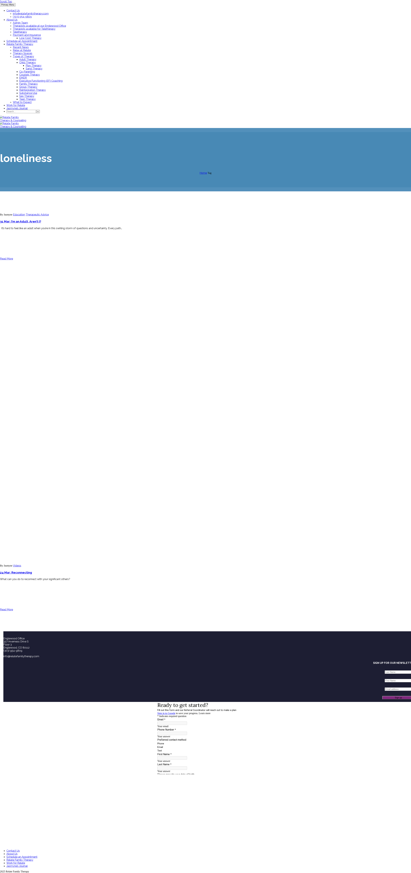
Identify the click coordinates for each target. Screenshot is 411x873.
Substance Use (28, 93)
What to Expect (22, 102)
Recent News (21, 47)
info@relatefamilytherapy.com (31, 13)
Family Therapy (28, 83)
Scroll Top (6, 1)
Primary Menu (7, 5)
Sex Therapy (26, 96)
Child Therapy (27, 62)
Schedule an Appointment (21, 41)
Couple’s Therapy (29, 74)
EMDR (23, 77)
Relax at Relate (22, 50)
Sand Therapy (34, 68)
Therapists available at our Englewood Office (39, 25)
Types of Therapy (23, 56)
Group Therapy (28, 86)
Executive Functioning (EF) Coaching (41, 80)
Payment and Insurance (27, 35)
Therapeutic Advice (37, 214)
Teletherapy (20, 31)
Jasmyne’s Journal (17, 108)
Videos (17, 565)
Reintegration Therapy (32, 89)
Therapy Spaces (22, 53)
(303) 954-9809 (22, 16)
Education (19, 214)
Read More (6, 258)
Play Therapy (33, 65)
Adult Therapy (27, 59)
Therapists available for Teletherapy (34, 28)
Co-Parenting (27, 71)
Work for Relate (15, 105)
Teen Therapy (27, 99)
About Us (11, 19)
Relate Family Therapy (19, 44)
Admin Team (20, 22)
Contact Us (13, 10)
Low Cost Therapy (30, 38)
